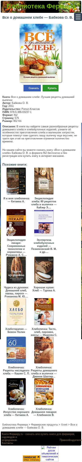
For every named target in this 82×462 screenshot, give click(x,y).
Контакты (7, 443)
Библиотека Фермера (41, 6)
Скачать (34, 88)
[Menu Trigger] (78, 17)
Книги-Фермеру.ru (12, 434)
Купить (52, 88)
